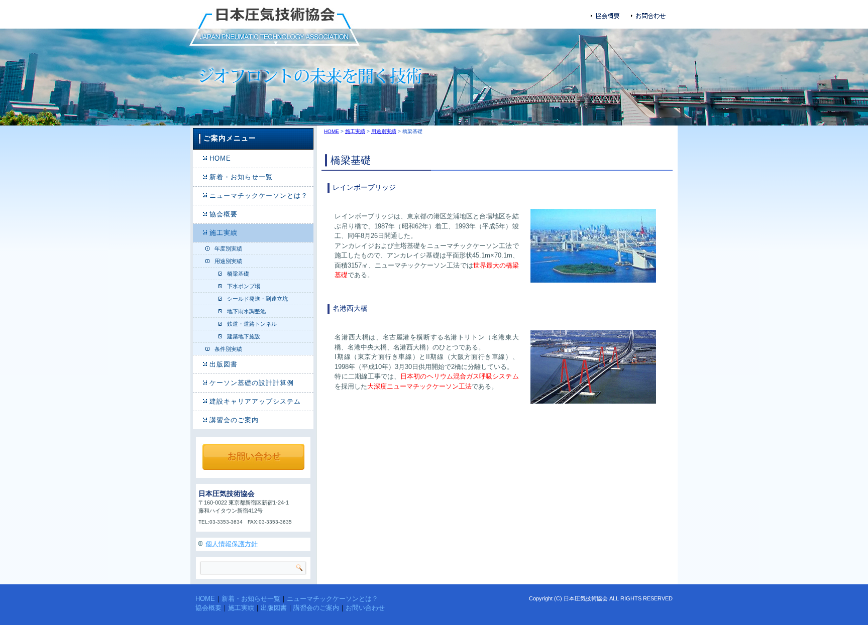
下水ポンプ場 (243, 286)
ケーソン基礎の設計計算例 (251, 383)
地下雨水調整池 (246, 311)
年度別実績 (228, 248)
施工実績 (223, 232)
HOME (220, 158)
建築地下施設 (243, 336)
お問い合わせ (365, 607)
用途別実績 (228, 261)
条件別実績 (228, 349)
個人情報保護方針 (231, 544)
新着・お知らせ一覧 (241, 177)
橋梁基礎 (238, 274)
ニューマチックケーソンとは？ (258, 195)
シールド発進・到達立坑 (257, 299)
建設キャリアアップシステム (255, 401)
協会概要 (223, 214)
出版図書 (223, 364)
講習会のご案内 (234, 420)
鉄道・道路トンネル (252, 324)
